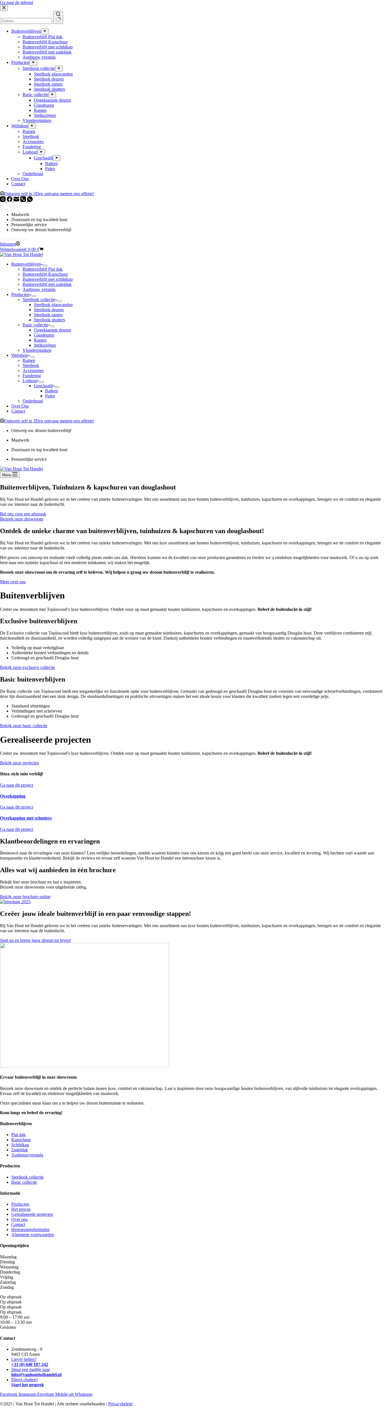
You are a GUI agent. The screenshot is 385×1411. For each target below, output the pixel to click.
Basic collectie (35, 324)
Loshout (30, 380)
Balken (51, 390)
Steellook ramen (48, 314)
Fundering (32, 375)
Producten (20, 294)
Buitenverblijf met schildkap (48, 279)
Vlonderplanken (37, 350)
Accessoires (33, 370)
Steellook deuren (49, 309)
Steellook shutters (49, 319)
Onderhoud (33, 401)
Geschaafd (43, 385)
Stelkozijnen (45, 345)
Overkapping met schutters (26, 818)
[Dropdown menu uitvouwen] (45, 265)
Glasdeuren (44, 335)
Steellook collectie (39, 299)
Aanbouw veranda (39, 289)
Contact (18, 411)
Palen (50, 395)
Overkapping (12, 796)
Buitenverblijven (26, 264)
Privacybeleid (120, 1403)
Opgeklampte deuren (52, 330)
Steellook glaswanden (53, 304)
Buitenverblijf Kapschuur (45, 274)
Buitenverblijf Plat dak (43, 269)
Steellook (31, 365)
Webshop (19, 355)
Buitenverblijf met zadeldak (47, 284)
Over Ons (20, 406)
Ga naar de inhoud (16, 2)
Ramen (40, 340)
